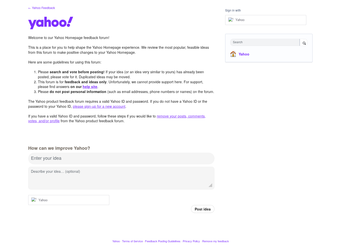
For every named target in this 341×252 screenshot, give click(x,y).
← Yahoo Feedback (41, 8)
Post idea (203, 209)
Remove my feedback (215, 241)
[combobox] (266, 42)
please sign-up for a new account (99, 106)
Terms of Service (132, 241)
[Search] (304, 43)
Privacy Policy (191, 241)
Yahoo (244, 54)
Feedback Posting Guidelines (162, 241)
